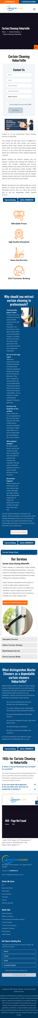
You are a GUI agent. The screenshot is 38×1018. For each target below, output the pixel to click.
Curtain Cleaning (7, 922)
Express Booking (10, 200)
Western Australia (7, 903)
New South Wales (7, 888)
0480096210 (10, 2)
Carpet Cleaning (7, 913)
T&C (30, 104)
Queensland (5, 891)
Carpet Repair (6, 934)
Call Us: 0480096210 (26, 200)
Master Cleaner (18, 989)
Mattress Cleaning (7, 916)
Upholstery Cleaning (8, 928)
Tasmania (5, 897)
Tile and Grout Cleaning (9, 925)
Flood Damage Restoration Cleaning (13, 919)
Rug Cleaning (6, 931)
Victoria (4, 900)
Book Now (15, 110)
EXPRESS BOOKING (29, 2)
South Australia (6, 894)
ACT (3, 885)
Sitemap (27, 989)
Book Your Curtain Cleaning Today (15, 602)
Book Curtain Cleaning (19, 532)
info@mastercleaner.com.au (15, 874)
